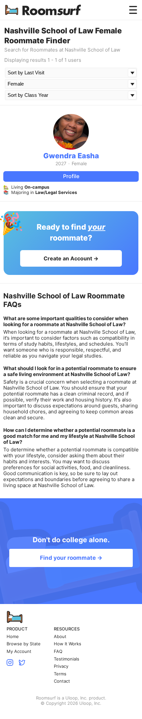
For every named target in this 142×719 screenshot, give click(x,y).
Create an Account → (71, 258)
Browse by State (24, 643)
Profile (71, 176)
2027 (60, 163)
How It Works (67, 643)
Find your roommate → (71, 557)
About (60, 636)
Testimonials (66, 659)
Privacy (61, 666)
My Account (19, 651)
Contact (62, 681)
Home (13, 636)
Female (79, 163)
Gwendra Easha (71, 155)
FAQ (58, 651)
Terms (60, 673)
